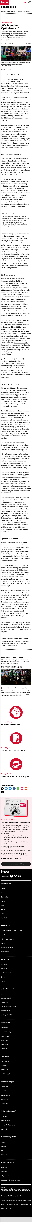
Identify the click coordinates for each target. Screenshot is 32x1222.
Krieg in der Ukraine (7, 939)
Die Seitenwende (6, 973)
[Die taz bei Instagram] (19, 877)
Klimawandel (5, 951)
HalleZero (11, 281)
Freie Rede (4, 1044)
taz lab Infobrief (6, 1074)
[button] (29, 2)
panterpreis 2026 (6, 1015)
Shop (2, 1150)
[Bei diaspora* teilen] (22, 788)
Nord (2, 914)
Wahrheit (4, 918)
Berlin (3, 909)
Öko (2, 893)
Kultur (3, 901)
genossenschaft (6, 998)
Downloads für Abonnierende (10, 1180)
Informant (19, 1200)
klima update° (5, 1036)
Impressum (4, 1204)
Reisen (3, 1142)
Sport (3, 905)
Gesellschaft (5, 897)
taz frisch (4, 1065)
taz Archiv (4, 1129)
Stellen (3, 977)
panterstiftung (5, 1011)
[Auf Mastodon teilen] (6, 788)
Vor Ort (3, 1091)
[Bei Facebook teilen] (14, 788)
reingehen (4, 1048)
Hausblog (4, 968)
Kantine (3, 1146)
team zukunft (5, 1061)
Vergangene (5, 1099)
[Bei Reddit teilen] (26, 788)
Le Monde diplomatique (8, 1125)
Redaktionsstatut (13, 1196)
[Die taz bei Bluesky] (15, 877)
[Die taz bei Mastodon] (11, 877)
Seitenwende (16, 1204)
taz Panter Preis (19, 216)
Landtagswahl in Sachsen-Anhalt (11, 931)
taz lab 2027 (5, 1103)
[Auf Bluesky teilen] (10, 788)
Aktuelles (4, 964)
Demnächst (4, 1086)
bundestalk (4, 1027)
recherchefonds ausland (8, 1006)
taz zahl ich (4, 1002)
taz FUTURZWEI (6, 1121)
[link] (4, 11)
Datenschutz (27, 1200)
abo (2, 994)
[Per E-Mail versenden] (2, 788)
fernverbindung (6, 1032)
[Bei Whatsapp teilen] (18, 788)
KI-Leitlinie (12, 1200)
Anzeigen (4, 1155)
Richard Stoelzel (23, 320)
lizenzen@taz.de (26, 1190)
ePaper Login (5, 1176)
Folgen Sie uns (5, 876)
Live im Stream (5, 1095)
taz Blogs (4, 1116)
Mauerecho (4, 1040)
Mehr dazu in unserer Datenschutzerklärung (15, 694)
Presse (3, 981)
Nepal (3, 935)
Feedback (4, 1167)
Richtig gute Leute (7, 947)
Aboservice (4, 1172)
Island (3, 943)
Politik (3, 888)
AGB (10, 1204)
